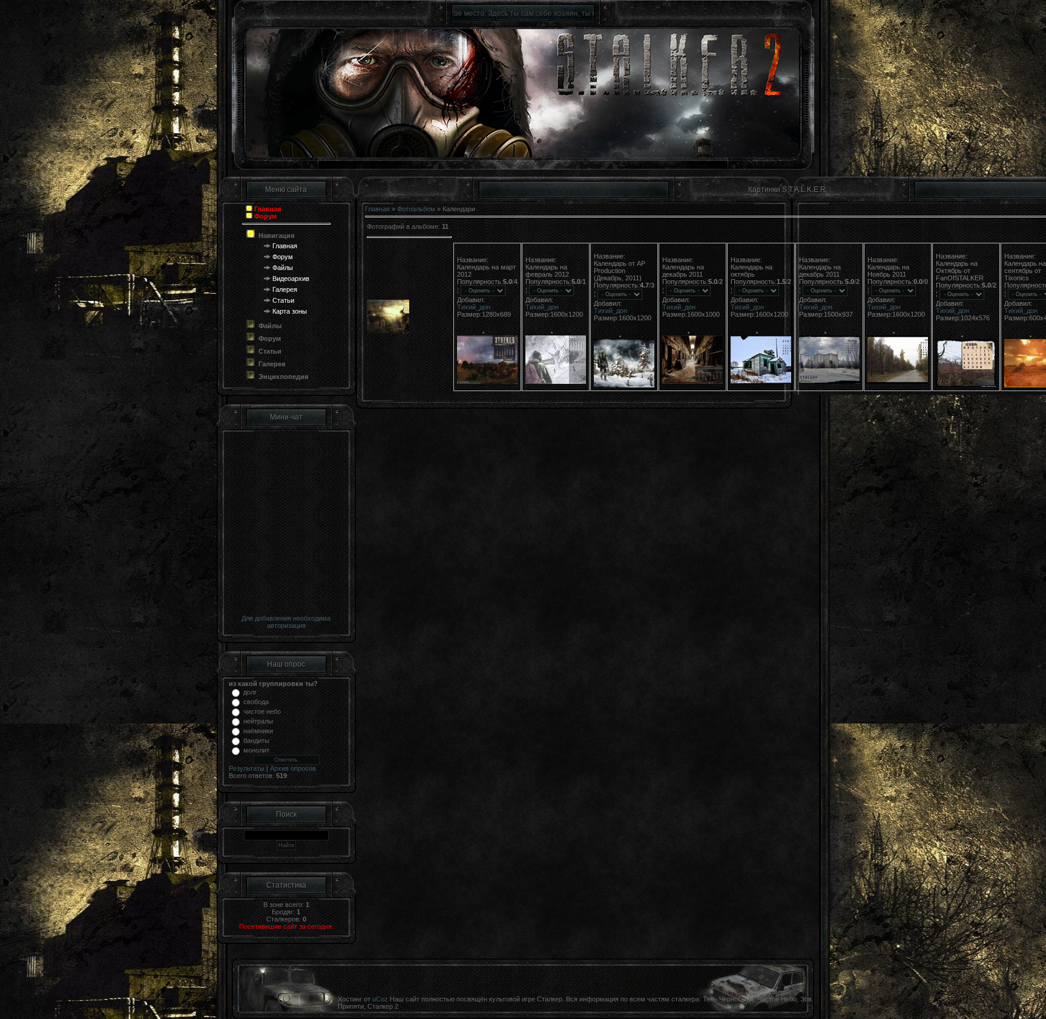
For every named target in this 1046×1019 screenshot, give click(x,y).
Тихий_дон (473, 307)
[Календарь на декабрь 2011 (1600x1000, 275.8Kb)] (624, 385)
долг (250, 692)
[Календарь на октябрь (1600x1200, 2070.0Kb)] (692, 381)
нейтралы (258, 721)
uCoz (380, 999)
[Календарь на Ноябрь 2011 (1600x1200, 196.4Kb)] (829, 381)
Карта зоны (289, 311)
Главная (284, 245)
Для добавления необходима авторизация (286, 622)
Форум (282, 256)
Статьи (283, 300)
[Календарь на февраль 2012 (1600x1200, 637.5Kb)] (487, 381)
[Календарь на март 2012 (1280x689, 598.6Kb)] (388, 331)
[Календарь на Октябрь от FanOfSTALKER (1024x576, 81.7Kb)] (897, 381)
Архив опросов (293, 768)
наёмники (258, 730)
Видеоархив (290, 278)
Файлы (282, 267)
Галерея (284, 289)
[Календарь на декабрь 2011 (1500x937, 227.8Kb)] (761, 381)
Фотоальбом (416, 209)
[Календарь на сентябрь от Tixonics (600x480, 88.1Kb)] (966, 385)
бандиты (256, 740)
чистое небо (262, 711)
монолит (256, 750)
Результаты (247, 768)
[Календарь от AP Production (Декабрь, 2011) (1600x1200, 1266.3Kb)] (555, 381)
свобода (256, 701)
